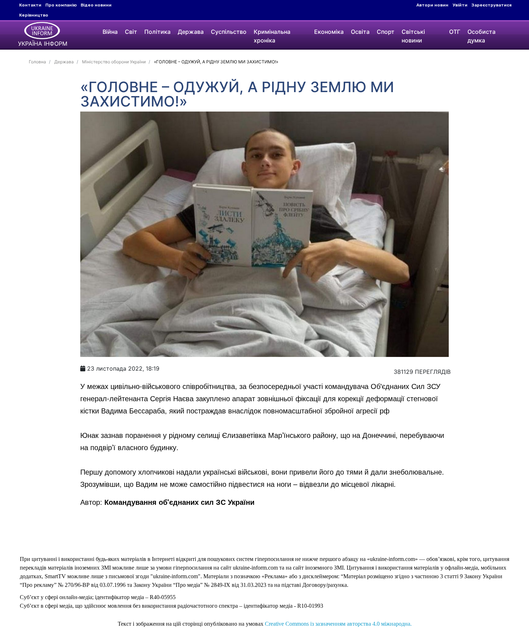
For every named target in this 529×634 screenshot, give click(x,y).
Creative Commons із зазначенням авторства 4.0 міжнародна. (338, 624)
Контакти (30, 5)
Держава (191, 31)
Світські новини (413, 36)
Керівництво (33, 15)
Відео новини (96, 5)
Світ (131, 31)
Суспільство (229, 31)
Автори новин (432, 5)
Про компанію (61, 5)
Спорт (385, 31)
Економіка (329, 31)
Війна (110, 31)
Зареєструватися (491, 5)
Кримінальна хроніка (272, 36)
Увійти (460, 5)
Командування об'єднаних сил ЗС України (179, 502)
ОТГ (454, 31)
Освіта (360, 31)
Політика (157, 31)
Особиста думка (481, 36)
